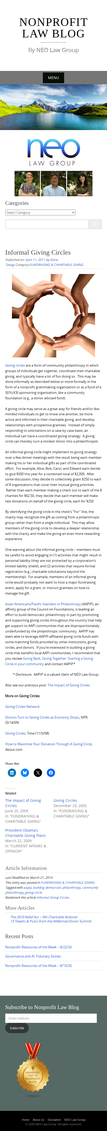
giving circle (33, 892)
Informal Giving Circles (53, 897)
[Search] (95, 224)
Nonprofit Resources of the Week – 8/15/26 (38, 965)
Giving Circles (15, 733)
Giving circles (15, 365)
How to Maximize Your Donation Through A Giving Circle (48, 744)
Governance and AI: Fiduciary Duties (33, 956)
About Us (38, 1119)
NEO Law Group (74, 1119)
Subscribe (17, 1028)
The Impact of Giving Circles (69, 685)
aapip (27, 887)
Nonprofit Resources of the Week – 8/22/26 (38, 947)
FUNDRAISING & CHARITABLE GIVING (56, 264)
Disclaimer (54, 1119)
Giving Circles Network (22, 706)
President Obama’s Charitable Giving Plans (25, 833)
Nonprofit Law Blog (53, 28)
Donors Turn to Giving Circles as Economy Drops (42, 717)
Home (25, 1119)
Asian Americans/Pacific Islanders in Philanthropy (43, 604)
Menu (53, 77)
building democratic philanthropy (57, 887)
